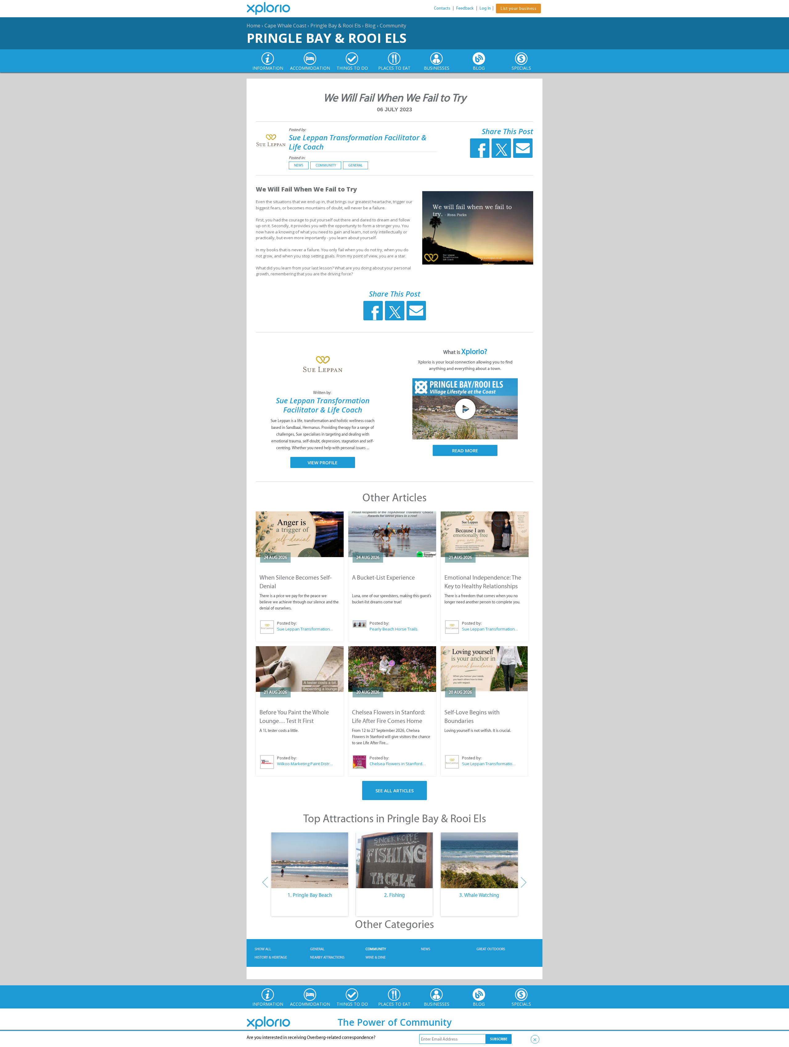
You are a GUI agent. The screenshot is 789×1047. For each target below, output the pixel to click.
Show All (263, 949)
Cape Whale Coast (285, 25)
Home (253, 25)
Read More (465, 450)
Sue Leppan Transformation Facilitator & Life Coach (358, 142)
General (355, 165)
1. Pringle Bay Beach (310, 895)
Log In (485, 8)
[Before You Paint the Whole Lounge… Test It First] (300, 669)
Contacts (442, 8)
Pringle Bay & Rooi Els (335, 25)
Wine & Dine (376, 957)
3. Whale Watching (479, 895)
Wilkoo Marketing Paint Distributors (305, 763)
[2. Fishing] (394, 860)
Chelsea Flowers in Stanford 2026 (398, 763)
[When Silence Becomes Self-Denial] (300, 534)
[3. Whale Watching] (479, 860)
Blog (370, 25)
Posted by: (298, 129)
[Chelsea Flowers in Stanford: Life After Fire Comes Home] (392, 669)
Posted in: (297, 157)
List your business (518, 8)
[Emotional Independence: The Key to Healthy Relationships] (485, 534)
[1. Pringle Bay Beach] (309, 860)
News (298, 165)
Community (393, 25)
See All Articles (394, 790)
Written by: (322, 392)
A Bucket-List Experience (383, 577)
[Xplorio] (273, 8)
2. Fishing (394, 895)
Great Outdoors (490, 949)
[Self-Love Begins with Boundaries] (484, 669)
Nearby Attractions (327, 957)
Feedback (465, 8)
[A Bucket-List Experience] (392, 534)
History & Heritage (271, 957)
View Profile (322, 462)
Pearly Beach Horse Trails (394, 629)
